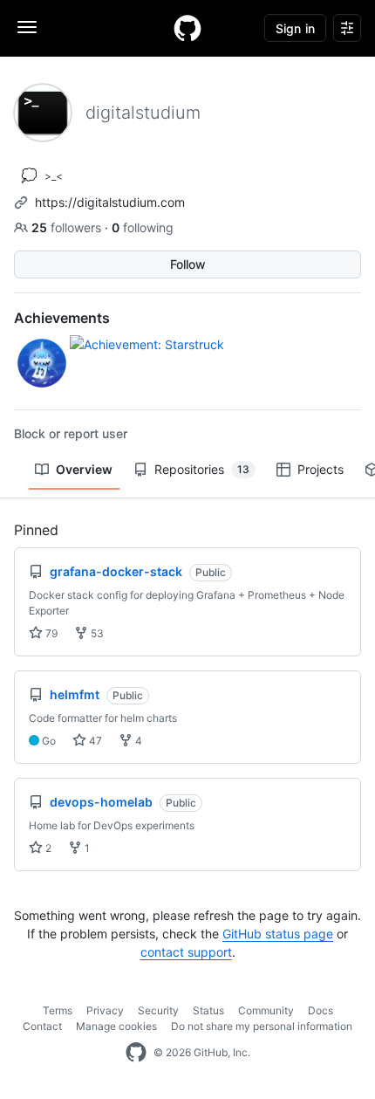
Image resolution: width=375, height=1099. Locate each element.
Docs (320, 1010)
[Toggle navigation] (27, 27)
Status (208, 1010)
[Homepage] (187, 28)
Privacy (105, 1010)
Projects (320, 469)
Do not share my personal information (261, 1026)
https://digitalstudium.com (110, 202)
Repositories (201, 469)
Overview (84, 469)
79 (50, 633)
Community (266, 1010)
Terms (57, 1010)
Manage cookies (116, 1026)
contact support (186, 951)
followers (68, 227)
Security (158, 1010)
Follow (188, 264)
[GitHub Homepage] (136, 1052)
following (143, 227)
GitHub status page (277, 933)
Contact (42, 1026)
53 (96, 633)
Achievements (62, 317)
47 (94, 740)
